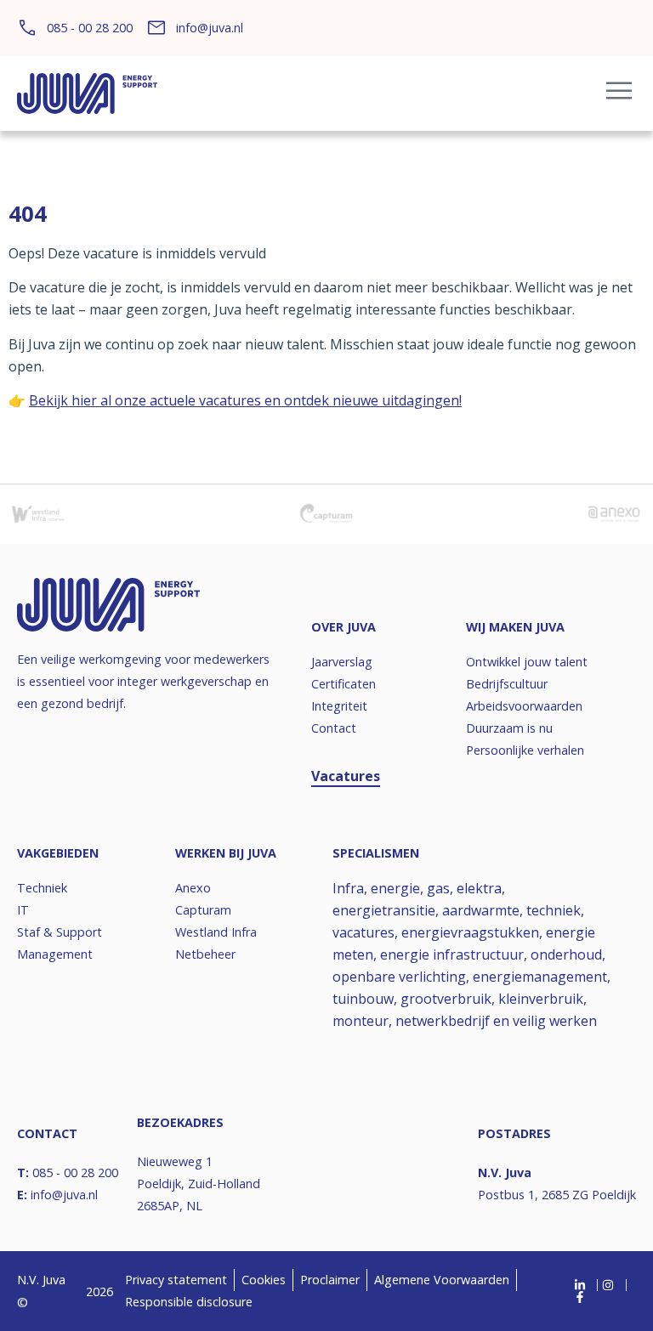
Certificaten (343, 684)
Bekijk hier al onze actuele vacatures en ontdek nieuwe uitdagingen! (245, 400)
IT (23, 910)
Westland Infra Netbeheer (216, 943)
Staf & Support (59, 932)
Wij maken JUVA (515, 627)
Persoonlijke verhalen (525, 750)
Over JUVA (343, 627)
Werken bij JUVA (225, 853)
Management (55, 954)
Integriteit (339, 706)
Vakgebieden (58, 853)
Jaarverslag (341, 662)
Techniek (42, 888)
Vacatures (345, 776)
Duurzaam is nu (509, 728)
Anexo (193, 888)
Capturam (203, 910)
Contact (333, 728)
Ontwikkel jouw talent (527, 662)
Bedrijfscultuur (507, 684)
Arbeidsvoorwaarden (524, 706)
